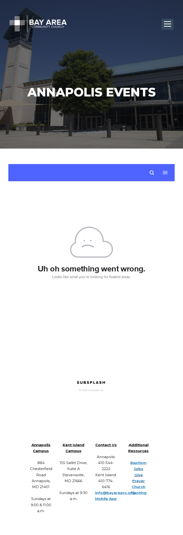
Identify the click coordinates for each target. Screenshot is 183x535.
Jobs (138, 468)
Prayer (138, 481)
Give (138, 475)
